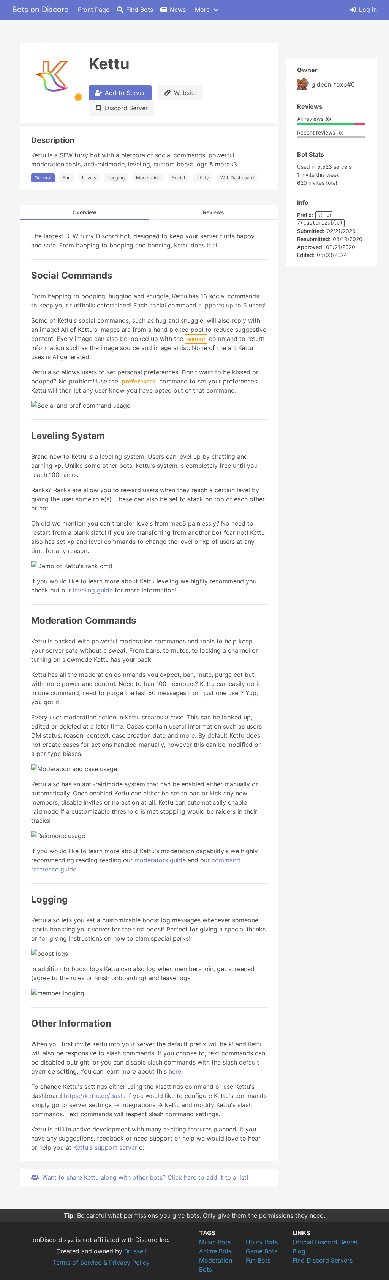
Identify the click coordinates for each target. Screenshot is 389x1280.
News (178, 9)
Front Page (93, 9)
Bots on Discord (40, 9)
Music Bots (215, 1242)
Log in (368, 9)
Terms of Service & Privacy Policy (101, 1262)
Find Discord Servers (323, 1260)
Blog (299, 1251)
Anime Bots (215, 1251)
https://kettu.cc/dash (94, 1095)
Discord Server (126, 108)
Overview (84, 212)
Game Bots (261, 1251)
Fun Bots (258, 1260)
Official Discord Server (325, 1242)
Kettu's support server (105, 1147)
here (175, 1071)
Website (185, 93)
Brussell (135, 1251)
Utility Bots (262, 1242)
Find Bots (139, 9)
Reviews (213, 212)
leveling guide (93, 590)
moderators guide (160, 860)
